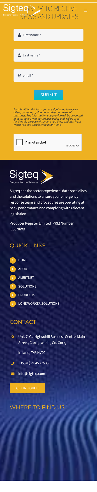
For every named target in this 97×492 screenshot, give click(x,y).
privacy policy (50, 118)
